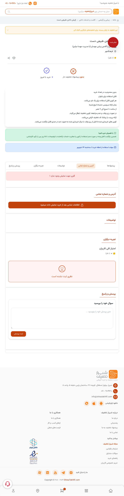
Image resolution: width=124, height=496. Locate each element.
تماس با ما (114, 432)
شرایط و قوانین (112, 448)
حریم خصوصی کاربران (109, 463)
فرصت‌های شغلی (53, 427)
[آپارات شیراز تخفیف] (40, 473)
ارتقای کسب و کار (54, 423)
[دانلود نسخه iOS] (94, 403)
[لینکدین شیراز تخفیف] (47, 473)
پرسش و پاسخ (14, 165)
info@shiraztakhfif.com (102, 396)
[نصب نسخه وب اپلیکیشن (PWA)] (87, 403)
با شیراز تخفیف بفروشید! (109, 3)
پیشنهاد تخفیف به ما (110, 427)
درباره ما (115, 418)
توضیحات (61, 165)
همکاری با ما (55, 418)
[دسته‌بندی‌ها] (86, 491)
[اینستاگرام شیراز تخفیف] (71, 473)
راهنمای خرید (113, 458)
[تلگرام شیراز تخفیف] (63, 473)
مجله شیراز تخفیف (110, 444)
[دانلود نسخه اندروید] (101, 403)
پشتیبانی (114, 423)
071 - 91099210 (10, 3)
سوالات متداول (112, 453)
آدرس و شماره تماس (85, 165)
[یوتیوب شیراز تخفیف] (55, 473)
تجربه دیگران (39, 165)
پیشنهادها (111, 165)
